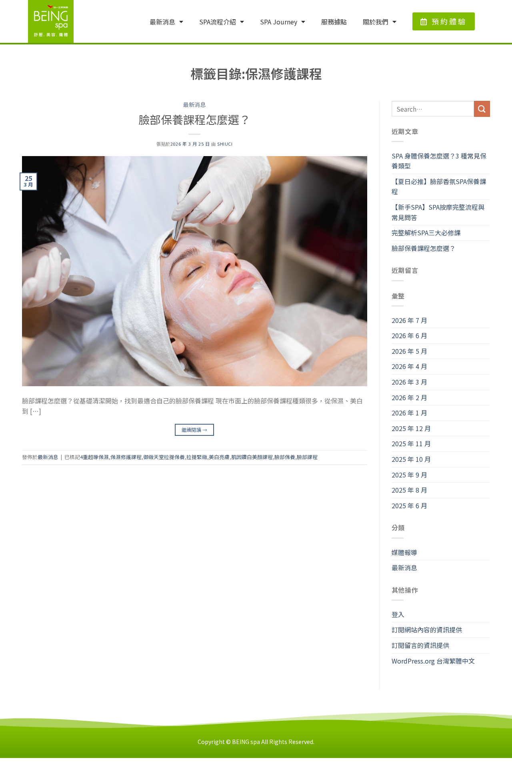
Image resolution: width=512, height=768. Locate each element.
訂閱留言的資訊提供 (420, 645)
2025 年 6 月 (409, 505)
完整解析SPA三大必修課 (426, 232)
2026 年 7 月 (409, 320)
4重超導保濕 (94, 457)
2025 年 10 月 (411, 459)
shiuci (224, 143)
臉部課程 (307, 457)
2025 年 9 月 (409, 474)
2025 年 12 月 (411, 428)
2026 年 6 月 (409, 335)
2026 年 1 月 (409, 412)
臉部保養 (284, 457)
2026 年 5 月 (409, 351)
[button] (443, 21)
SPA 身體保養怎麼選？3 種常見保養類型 (439, 161)
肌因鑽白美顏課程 (252, 457)
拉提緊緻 (196, 457)
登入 (398, 614)
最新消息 (162, 21)
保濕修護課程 (126, 457)
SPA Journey (278, 21)
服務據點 (334, 21)
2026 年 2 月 (409, 397)
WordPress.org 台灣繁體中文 (433, 661)
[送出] (482, 108)
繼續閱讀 (195, 429)
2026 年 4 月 (409, 366)
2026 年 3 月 (409, 382)
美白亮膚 (219, 457)
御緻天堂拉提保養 (164, 457)
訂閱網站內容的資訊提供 (427, 629)
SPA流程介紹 (217, 21)
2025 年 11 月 (411, 443)
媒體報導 (404, 552)
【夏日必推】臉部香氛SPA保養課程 (439, 186)
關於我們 (375, 21)
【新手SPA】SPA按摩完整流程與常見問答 (438, 212)
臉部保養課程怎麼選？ (194, 119)
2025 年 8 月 (409, 490)
